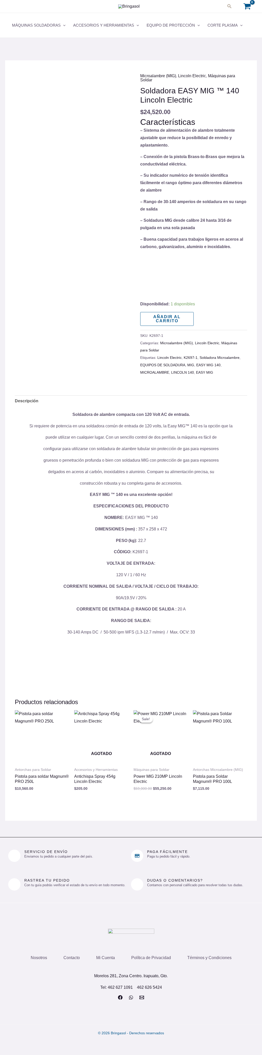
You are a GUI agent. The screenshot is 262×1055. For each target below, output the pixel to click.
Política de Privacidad (151, 958)
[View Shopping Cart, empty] (247, 6)
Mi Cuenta (105, 958)
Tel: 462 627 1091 (116, 987)
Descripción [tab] (26, 401)
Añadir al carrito (167, 319)
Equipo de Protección (171, 25)
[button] (229, 6)
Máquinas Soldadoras (36, 25)
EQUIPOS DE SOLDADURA (162, 365)
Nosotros (39, 958)
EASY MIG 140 (208, 365)
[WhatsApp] (131, 997)
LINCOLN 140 (182, 372)
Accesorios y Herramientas (103, 25)
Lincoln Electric (192, 76)
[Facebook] (120, 997)
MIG (190, 365)
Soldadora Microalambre (219, 358)
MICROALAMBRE (154, 372)
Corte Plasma (223, 25)
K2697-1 (191, 358)
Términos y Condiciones (209, 958)
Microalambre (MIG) (158, 76)
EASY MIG (204, 372)
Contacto (71, 958)
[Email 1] (141, 997)
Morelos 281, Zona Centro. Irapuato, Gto (130, 976)
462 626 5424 (149, 987)
